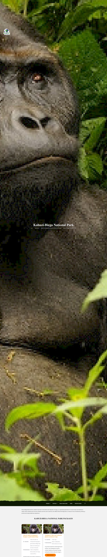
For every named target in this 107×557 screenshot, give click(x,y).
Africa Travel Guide (63, 503)
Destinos (37, 228)
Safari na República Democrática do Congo (51, 228)
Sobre (71, 503)
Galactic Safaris (28, 504)
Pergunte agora (78, 503)
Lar (31, 228)
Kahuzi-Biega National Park (69, 228)
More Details (50, 555)
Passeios (47, 503)
